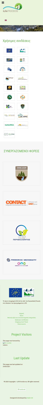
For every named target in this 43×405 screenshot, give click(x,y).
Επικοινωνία (22, 324)
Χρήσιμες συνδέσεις (21, 320)
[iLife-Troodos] (12, 7)
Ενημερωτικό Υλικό (21, 322)
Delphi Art (30, 398)
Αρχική (21, 313)
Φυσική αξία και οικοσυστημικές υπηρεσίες (21, 317)
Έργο (21, 315)
